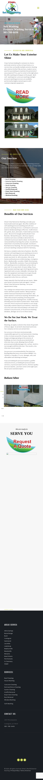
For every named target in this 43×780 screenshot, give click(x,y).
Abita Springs (8, 631)
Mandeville (8, 651)
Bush (6, 636)
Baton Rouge (8, 633)
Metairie (7, 654)
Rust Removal (8, 697)
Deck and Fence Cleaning (12, 687)
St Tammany (8, 661)
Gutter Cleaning (9, 689)
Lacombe (7, 643)
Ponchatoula (8, 659)
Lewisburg (7, 646)
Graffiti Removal (9, 692)
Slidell (6, 664)
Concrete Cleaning (10, 684)
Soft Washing (8, 704)
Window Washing (9, 700)
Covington (7, 638)
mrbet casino (8, 609)
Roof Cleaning (9, 678)
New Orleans (8, 656)
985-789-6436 (10, 32)
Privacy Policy (15, 770)
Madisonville (8, 649)
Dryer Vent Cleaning (11, 695)
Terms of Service (25, 770)
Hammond (7, 641)
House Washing (9, 681)
